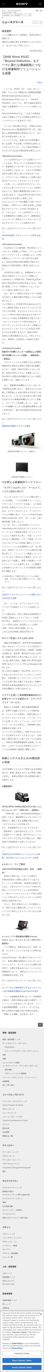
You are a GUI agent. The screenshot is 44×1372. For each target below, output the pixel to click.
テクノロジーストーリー (11, 1160)
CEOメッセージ (8, 1109)
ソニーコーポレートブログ (12, 1117)
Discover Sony (8, 1284)
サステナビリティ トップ (12, 1188)
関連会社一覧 (7, 1136)
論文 (4, 1171)
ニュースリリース (7, 12)
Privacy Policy (17, 1348)
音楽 (4, 1055)
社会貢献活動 (7, 1206)
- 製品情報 (8, 1070)
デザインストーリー (10, 1242)
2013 (15, 12)
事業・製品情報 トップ (11, 1039)
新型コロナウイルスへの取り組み (15, 1218)
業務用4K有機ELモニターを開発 (16, 426)
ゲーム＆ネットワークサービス (14, 1043)
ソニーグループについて (14, 10)
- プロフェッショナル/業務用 (15, 1073)
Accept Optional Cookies (22, 1367)
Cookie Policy (17, 1343)
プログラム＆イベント (11, 1164)
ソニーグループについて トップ (14, 1101)
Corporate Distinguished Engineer (16, 1168)
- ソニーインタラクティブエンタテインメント (21, 1051)
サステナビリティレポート (12, 1198)
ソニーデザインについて (11, 1238)
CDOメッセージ (8, 1156)
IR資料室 (5, 1308)
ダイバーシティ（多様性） (12, 1210)
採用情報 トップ (8, 1277)
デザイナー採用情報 (10, 1253)
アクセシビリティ (9, 1214)
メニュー (36, 22)
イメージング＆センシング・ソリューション (19, 1077)
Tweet (39, 82)
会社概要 (5, 1132)
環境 (4, 1202)
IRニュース (6, 1304)
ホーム (4, 10)
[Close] (41, 1314)
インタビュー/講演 (9, 1246)
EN (41, 11)
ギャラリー (6, 1249)
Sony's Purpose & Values (12, 1105)
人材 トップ (6, 1273)
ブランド (5, 1124)
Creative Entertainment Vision (15, 1120)
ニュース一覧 (7, 1257)
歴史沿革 (5, 1128)
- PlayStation (9, 1047)
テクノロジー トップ (10, 1152)
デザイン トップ (8, 1234)
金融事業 (5, 1081)
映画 (4, 1059)
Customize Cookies (22, 1353)
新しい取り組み (8, 1085)
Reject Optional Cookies (22, 1360)
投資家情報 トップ (9, 1300)
